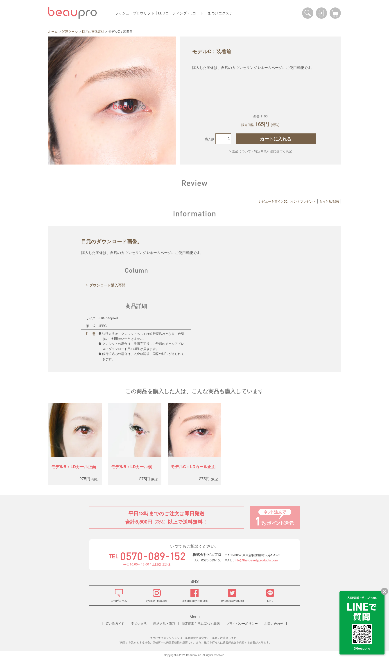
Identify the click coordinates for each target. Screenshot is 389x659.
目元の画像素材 (93, 31)
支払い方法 (139, 623)
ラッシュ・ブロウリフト (134, 13)
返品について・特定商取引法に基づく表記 (262, 151)
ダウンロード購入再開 (107, 285)
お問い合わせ (273, 623)
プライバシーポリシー (242, 623)
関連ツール (70, 31)
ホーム (53, 31)
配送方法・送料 (164, 623)
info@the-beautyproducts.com (256, 560)
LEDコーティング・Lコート (180, 13)
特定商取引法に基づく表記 (201, 623)
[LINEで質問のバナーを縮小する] (384, 591)
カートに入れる (276, 138)
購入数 (209, 139)
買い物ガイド (115, 623)
